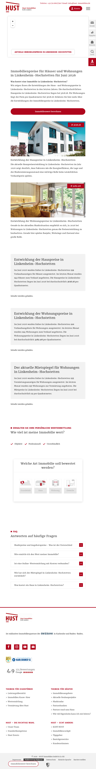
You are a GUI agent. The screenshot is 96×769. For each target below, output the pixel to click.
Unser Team (13, 727)
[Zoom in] (13, 21)
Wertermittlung (15, 701)
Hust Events (13, 735)
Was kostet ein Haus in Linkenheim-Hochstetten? (39, 585)
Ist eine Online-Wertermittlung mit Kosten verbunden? (41, 563)
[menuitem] (87, 6)
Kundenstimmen (61, 743)
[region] (48, 49)
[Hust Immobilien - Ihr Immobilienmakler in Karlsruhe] (21, 6)
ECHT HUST (58, 727)
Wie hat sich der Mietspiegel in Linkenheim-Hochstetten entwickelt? (42, 574)
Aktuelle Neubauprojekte (64, 697)
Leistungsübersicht (17, 693)
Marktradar (58, 701)
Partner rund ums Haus (63, 709)
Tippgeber (57, 735)
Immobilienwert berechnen (23, 764)
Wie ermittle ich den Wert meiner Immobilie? (36, 554)
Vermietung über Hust (18, 705)
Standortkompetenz (17, 731)
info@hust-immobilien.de (79, 3)
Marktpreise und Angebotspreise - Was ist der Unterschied (43, 545)
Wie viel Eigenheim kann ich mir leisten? (72, 714)
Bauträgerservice (61, 739)
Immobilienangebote (63, 693)
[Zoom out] (13, 25)
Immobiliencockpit (62, 731)
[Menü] (87, 6)
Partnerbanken (60, 705)
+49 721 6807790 (54, 3)
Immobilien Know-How (19, 697)
